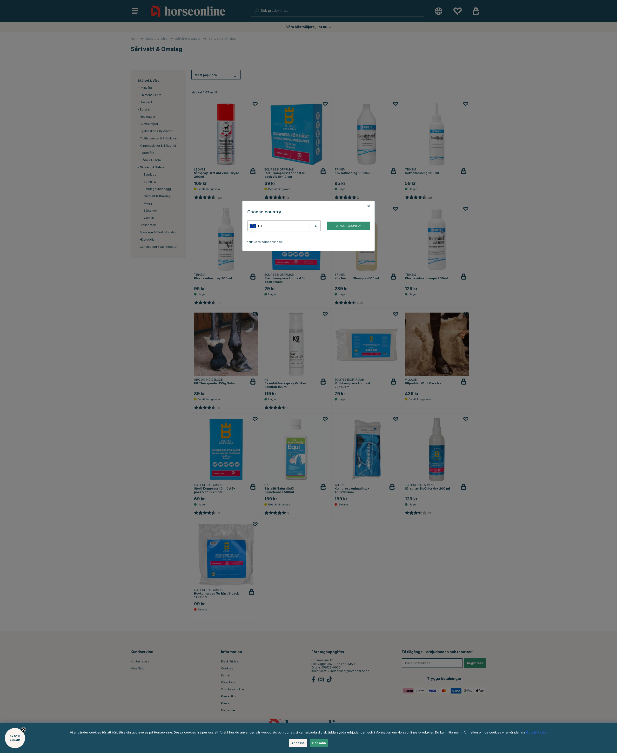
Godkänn (319, 743)
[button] (15, 738)
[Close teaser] (23, 729)
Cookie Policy (536, 732)
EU (260, 226)
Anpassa (298, 743)
